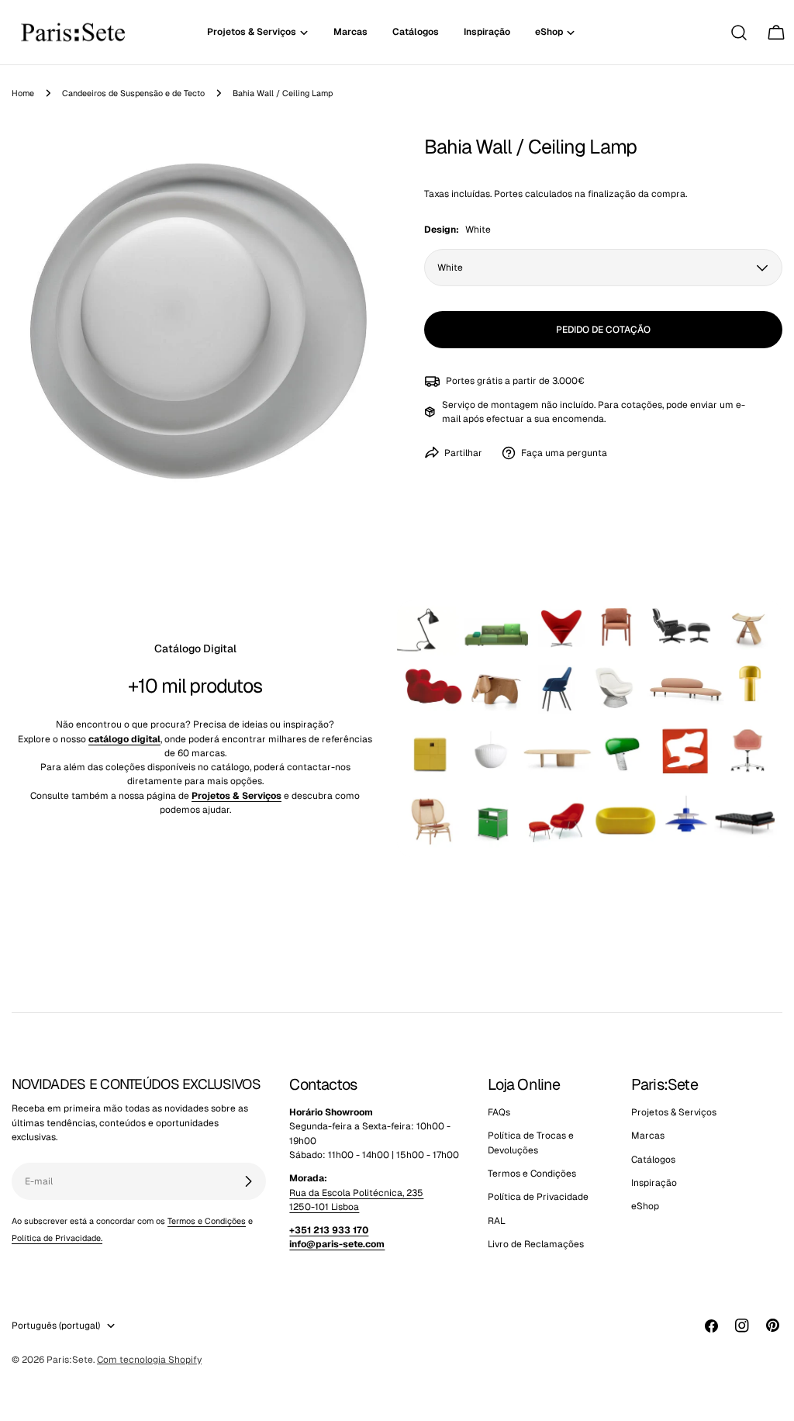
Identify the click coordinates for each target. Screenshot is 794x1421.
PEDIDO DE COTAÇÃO (603, 329)
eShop (645, 1206)
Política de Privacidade (538, 1197)
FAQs (499, 1112)
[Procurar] (738, 32)
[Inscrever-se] (248, 1181)
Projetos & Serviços (673, 1112)
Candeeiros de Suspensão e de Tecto (133, 93)
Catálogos (653, 1159)
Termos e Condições (206, 1220)
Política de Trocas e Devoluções (531, 1142)
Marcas (648, 1135)
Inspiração (654, 1183)
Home (23, 93)
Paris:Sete (70, 1360)
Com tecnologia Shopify (149, 1360)
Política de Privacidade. (57, 1238)
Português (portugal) (56, 1325)
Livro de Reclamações (536, 1244)
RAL (497, 1221)
